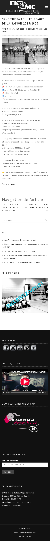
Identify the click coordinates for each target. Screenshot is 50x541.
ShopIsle (17, 533)
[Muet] (43, 393)
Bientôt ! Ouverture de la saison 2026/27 (20, 240)
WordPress (32, 533)
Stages (12, 184)
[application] (25, 382)
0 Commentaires (34, 29)
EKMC (7, 29)
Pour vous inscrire (10, 460)
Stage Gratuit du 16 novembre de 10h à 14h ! (36, 207)
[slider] (23, 392)
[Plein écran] (46, 393)
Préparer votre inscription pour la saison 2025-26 (11, 207)
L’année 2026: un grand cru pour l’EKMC (19, 251)
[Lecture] (4, 393)
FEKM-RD (17, 499)
